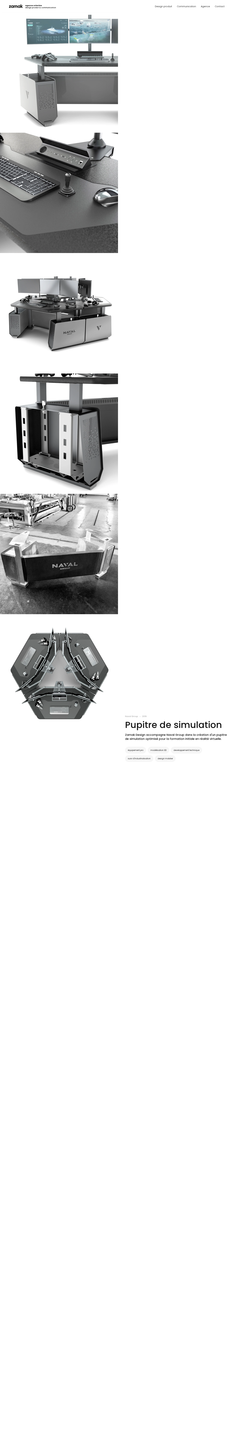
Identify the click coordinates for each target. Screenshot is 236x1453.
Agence (205, 6)
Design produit (163, 6)
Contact (220, 6)
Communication (186, 6)
